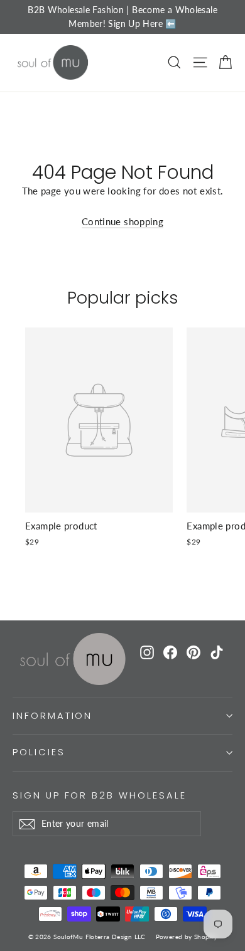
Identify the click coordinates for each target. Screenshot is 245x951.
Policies (39, 752)
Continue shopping (122, 221)
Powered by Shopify (186, 936)
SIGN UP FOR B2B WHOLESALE (100, 795)
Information (52, 715)
